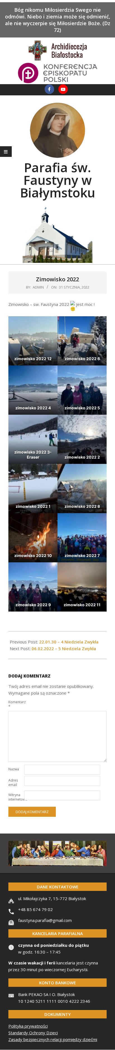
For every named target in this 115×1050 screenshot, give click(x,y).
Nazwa (13, 769)
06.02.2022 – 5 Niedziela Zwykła (64, 648)
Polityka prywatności (28, 1026)
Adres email (13, 782)
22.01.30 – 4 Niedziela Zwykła (69, 642)
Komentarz (15, 704)
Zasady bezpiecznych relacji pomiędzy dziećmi (52, 1039)
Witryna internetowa (15, 797)
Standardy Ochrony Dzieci (33, 1032)
